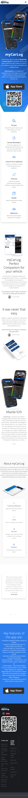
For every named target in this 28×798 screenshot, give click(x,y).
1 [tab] (10, 614)
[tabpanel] (14, 586)
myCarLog (14, 260)
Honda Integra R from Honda (4, 759)
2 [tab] (13, 614)
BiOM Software (24, 795)
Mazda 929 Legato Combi (13, 755)
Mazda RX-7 (13, 748)
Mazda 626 (13, 760)
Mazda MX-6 (13, 772)
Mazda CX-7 (13, 751)
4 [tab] (17, 614)
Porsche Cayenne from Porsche (4, 775)
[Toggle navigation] (25, 2)
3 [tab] (15, 614)
